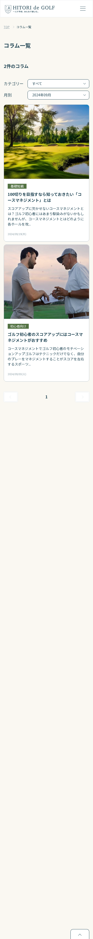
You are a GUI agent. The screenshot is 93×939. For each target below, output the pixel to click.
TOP (7, 27)
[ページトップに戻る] (79, 934)
